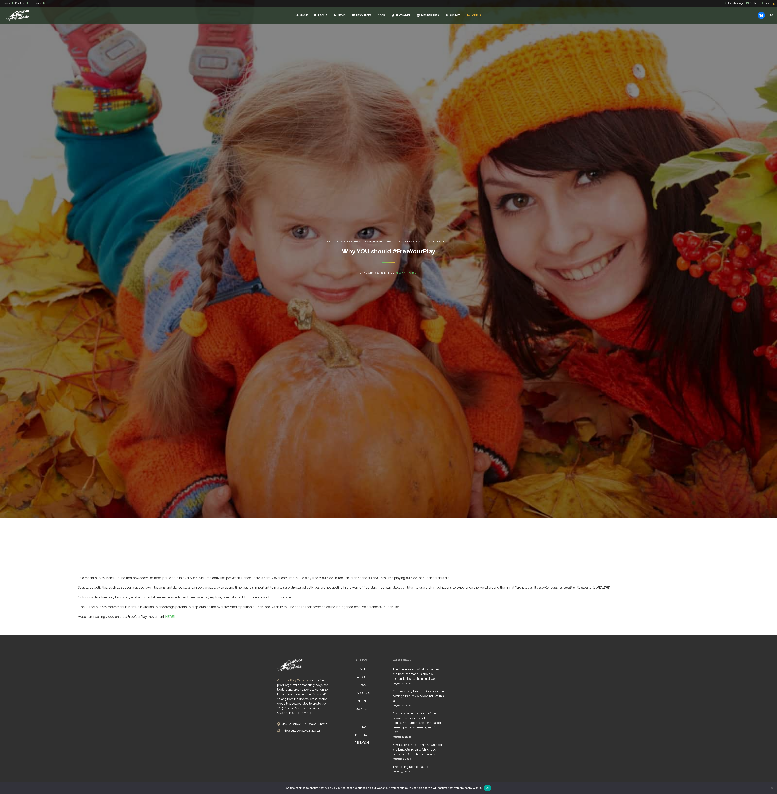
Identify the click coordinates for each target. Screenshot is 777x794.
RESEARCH (362, 742)
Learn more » (304, 712)
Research (35, 3)
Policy (6, 3)
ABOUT (362, 677)
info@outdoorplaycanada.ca (301, 730)
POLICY (362, 726)
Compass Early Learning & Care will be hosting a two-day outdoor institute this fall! (418, 696)
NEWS (362, 685)
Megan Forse (406, 273)
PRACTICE (361, 734)
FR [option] (773, 3)
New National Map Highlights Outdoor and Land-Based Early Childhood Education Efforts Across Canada (417, 749)
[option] (773, 3)
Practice (20, 3)
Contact (754, 3)
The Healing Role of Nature (410, 767)
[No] (772, 788)
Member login (736, 3)
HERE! (170, 617)
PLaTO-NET (361, 701)
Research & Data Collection (426, 241)
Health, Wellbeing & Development (355, 241)
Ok (487, 787)
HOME (362, 669)
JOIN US (361, 708)
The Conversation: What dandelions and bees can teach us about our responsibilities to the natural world (416, 674)
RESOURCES (361, 693)
